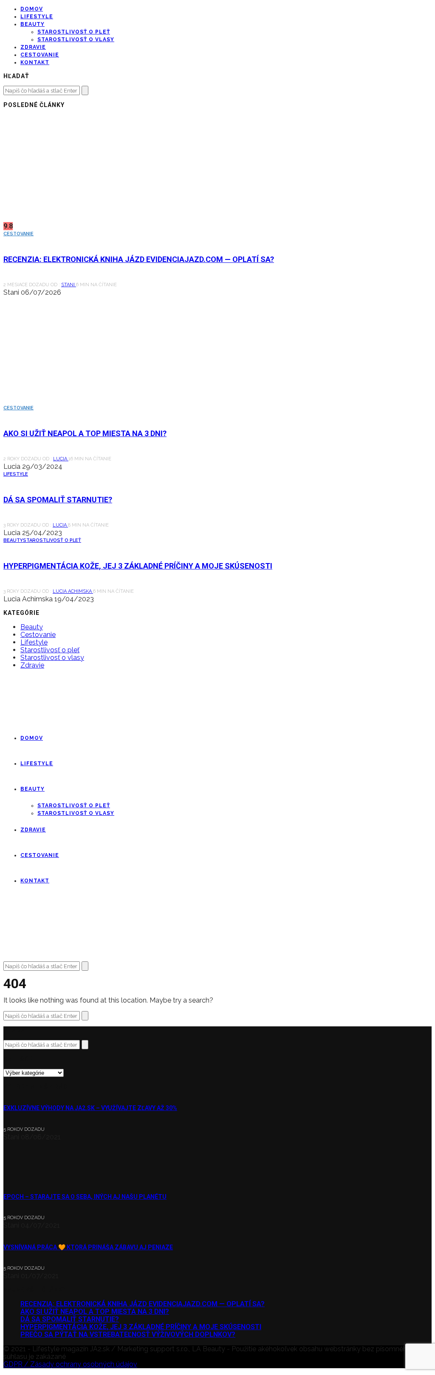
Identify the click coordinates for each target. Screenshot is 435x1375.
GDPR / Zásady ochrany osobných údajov (70, 1364)
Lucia (60, 459)
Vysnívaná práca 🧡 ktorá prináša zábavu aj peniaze (88, 1247)
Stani (68, 284)
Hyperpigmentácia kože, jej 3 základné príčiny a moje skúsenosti (137, 565)
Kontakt (34, 62)
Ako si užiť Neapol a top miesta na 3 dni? (85, 433)
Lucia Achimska (73, 591)
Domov (31, 9)
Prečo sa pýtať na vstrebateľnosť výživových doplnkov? (127, 1334)
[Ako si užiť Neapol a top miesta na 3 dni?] (79, 400)
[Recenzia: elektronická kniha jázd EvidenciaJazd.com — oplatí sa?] (79, 218)
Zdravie (33, 47)
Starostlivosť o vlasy (75, 39)
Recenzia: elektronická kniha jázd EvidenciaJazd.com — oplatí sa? (138, 259)
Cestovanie (39, 55)
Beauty (32, 24)
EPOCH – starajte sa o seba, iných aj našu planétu (85, 1196)
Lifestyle (36, 17)
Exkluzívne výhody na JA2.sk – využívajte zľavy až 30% (90, 1108)
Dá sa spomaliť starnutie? (57, 499)
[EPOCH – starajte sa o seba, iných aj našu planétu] (26, 1175)
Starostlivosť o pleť (73, 32)
